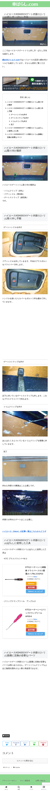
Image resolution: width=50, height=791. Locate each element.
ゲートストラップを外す (20, 118)
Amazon (31, 583)
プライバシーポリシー (9, 782)
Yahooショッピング (35, 591)
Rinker (35, 576)
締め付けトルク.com (11, 60)
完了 (12, 124)
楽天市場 (31, 587)
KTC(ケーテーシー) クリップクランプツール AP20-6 (35, 613)
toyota (7, 736)
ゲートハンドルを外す (19, 114)
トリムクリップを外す (19, 121)
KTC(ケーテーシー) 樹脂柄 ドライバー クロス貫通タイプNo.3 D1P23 (35, 570)
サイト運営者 (25, 781)
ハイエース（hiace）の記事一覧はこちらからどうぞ (24, 531)
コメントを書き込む (25, 761)
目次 (22, 97)
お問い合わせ (40, 781)
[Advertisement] (25, 331)
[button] (45, 424)
